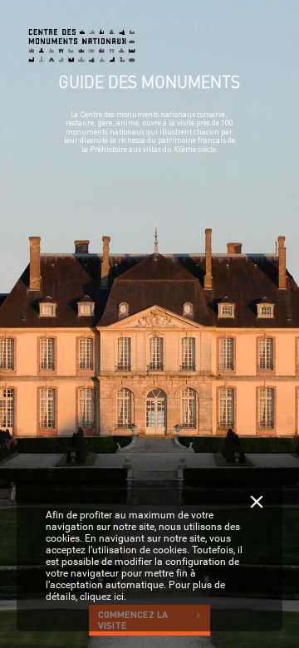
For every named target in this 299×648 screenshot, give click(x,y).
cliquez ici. (103, 596)
